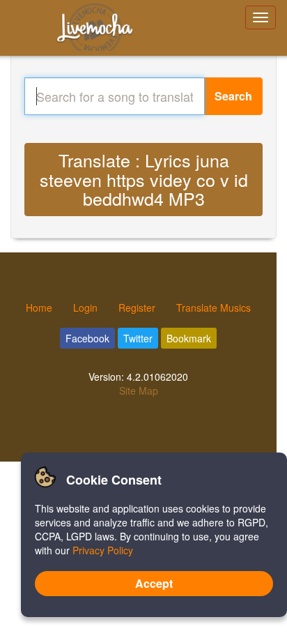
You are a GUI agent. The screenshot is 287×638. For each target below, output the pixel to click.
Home (39, 307)
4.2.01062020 (157, 376)
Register (136, 307)
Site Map (138, 390)
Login (85, 307)
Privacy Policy (102, 550)
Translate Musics (213, 307)
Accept (154, 583)
